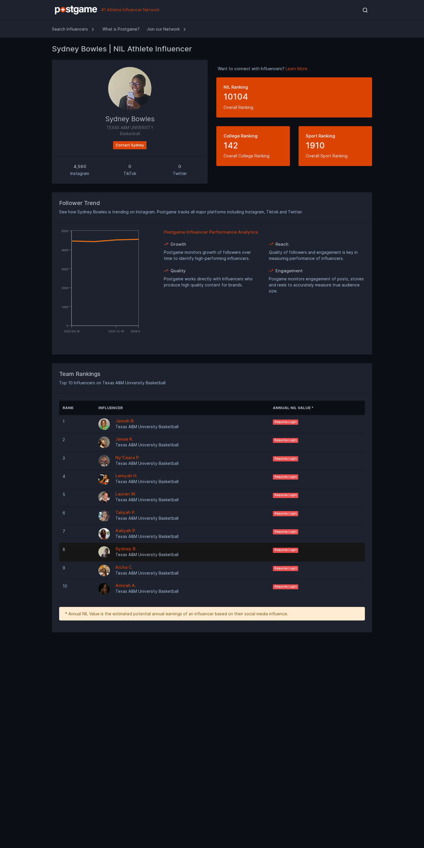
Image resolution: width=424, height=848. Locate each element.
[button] (365, 10)
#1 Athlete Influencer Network (130, 9)
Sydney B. (126, 548)
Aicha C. (124, 567)
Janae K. (124, 439)
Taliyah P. (125, 512)
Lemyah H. (126, 475)
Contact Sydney (130, 145)
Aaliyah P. (125, 530)
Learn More (296, 68)
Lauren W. (125, 494)
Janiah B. (125, 421)
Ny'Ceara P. (127, 457)
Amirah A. (125, 585)
